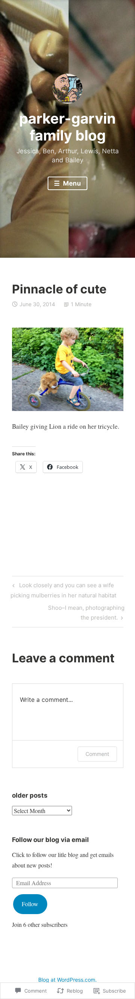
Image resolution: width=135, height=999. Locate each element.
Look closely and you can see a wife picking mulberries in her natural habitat (63, 590)
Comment (97, 754)
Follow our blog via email (50, 839)
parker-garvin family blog (67, 127)
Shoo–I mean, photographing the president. (68, 612)
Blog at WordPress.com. (67, 979)
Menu (71, 183)
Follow (30, 904)
